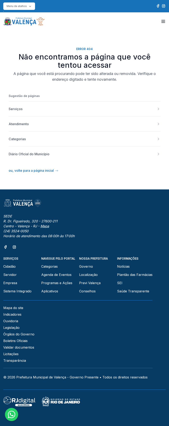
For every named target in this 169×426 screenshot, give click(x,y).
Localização (88, 275)
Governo (86, 266)
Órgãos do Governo (18, 334)
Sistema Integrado (17, 291)
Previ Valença (90, 283)
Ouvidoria (10, 321)
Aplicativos (49, 291)
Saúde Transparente (133, 291)
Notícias (123, 266)
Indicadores (12, 314)
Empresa (10, 283)
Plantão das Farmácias (135, 275)
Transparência (14, 360)
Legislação (11, 328)
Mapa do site (13, 308)
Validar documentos (18, 347)
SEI (119, 283)
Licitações (11, 354)
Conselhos (87, 291)
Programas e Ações (56, 283)
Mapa (44, 226)
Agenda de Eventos (56, 275)
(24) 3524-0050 (15, 231)
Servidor (10, 275)
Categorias (49, 266)
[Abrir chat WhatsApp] (11, 414)
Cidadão (9, 266)
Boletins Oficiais (15, 341)
